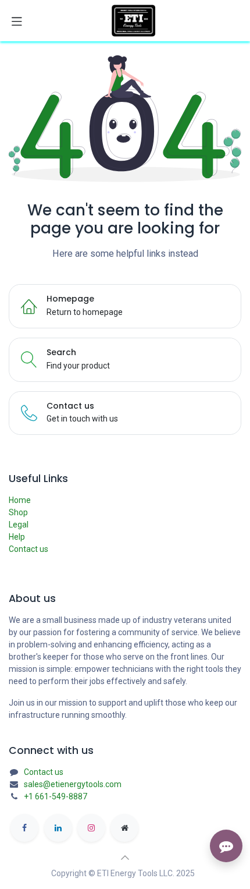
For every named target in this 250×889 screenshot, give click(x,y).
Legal (18, 524)
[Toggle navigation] (17, 21)
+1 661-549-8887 (55, 796)
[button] (125, 858)
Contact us (28, 549)
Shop (18, 512)
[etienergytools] (124, 828)
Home (20, 500)
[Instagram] (91, 828)
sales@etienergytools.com (73, 784)
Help (17, 536)
